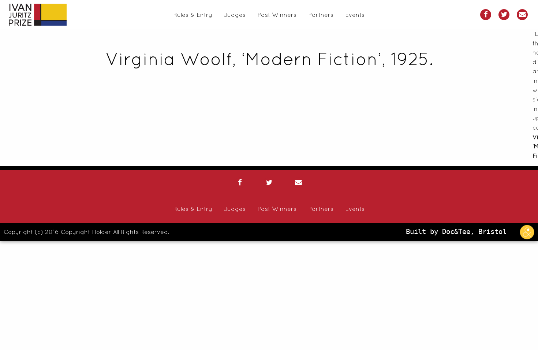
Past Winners (276, 14)
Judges (235, 14)
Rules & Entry (192, 14)
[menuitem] (193, 15)
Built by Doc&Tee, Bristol (458, 231)
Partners (320, 14)
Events (355, 14)
